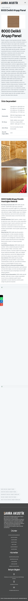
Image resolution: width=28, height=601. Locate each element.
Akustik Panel (14, 542)
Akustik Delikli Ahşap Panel (8, 491)
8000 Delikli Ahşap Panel (8, 489)
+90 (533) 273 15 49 (14, 584)
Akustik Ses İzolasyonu (14, 556)
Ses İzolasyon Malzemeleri (14, 535)
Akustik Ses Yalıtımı (14, 559)
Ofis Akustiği (14, 561)
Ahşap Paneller (6, 7)
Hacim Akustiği (14, 563)
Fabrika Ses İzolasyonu (14, 566)
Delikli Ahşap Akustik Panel (8, 497)
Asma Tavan (14, 544)
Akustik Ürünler (14, 546)
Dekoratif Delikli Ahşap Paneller (10, 494)
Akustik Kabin (14, 539)
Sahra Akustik (15, 598)
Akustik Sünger (14, 537)
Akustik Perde (14, 549)
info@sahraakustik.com (14, 590)
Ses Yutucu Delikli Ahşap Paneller (10, 499)
